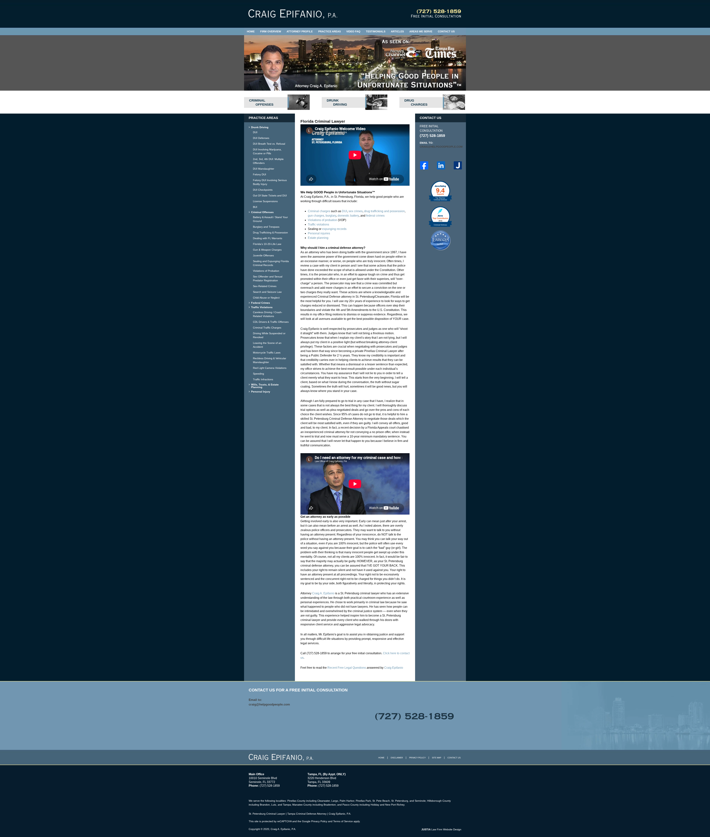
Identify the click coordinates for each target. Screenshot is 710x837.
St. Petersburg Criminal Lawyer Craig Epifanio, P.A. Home (292, 14)
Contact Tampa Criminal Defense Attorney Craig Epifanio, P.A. (436, 13)
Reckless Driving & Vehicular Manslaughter (269, 360)
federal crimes (375, 215)
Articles (397, 31)
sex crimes (356, 211)
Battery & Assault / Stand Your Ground (270, 219)
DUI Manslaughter (263, 168)
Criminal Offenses (262, 212)
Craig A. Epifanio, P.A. (283, 829)
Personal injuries (319, 233)
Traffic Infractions (263, 379)
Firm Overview (270, 31)
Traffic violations (318, 224)
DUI (344, 211)
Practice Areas (329, 31)
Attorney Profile (300, 31)
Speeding (258, 373)
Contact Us (446, 31)
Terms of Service (343, 821)
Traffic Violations (262, 307)
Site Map (436, 758)
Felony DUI (259, 174)
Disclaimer (397, 758)
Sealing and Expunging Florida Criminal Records (271, 263)
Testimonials (375, 31)
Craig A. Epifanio (323, 593)
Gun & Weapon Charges (267, 249)
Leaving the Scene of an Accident (267, 344)
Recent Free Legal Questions (346, 667)
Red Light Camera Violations (269, 367)
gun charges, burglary (322, 215)
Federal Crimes (260, 303)
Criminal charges (319, 211)
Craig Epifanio (393, 667)
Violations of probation (322, 220)
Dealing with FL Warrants (267, 238)
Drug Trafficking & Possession (270, 232)
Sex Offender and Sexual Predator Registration (267, 278)
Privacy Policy (417, 758)
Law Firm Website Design (441, 829)
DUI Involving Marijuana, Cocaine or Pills (267, 151)
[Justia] (457, 165)
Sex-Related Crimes (264, 286)
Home (251, 31)
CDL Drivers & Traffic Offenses (271, 321)
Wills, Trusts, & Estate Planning (265, 386)
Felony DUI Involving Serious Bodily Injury (270, 182)
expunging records (334, 228)
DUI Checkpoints (263, 189)
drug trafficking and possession (384, 211)
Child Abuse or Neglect (266, 297)
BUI (255, 207)
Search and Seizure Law (267, 291)
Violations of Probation (266, 270)
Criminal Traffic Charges (267, 327)
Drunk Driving (259, 127)
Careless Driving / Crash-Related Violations (267, 314)
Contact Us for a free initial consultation (298, 690)
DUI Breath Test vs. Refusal (269, 143)
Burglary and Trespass (266, 226)
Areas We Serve (420, 31)
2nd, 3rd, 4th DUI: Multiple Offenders (268, 161)
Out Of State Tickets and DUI (270, 195)
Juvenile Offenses (263, 255)
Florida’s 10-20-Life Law (267, 243)
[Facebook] (424, 165)
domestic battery (348, 215)
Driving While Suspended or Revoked (269, 335)
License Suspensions (265, 201)
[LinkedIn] (441, 165)
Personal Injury (260, 391)
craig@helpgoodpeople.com (440, 146)
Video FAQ (353, 31)
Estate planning (318, 237)
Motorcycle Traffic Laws (266, 352)
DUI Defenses (261, 138)
